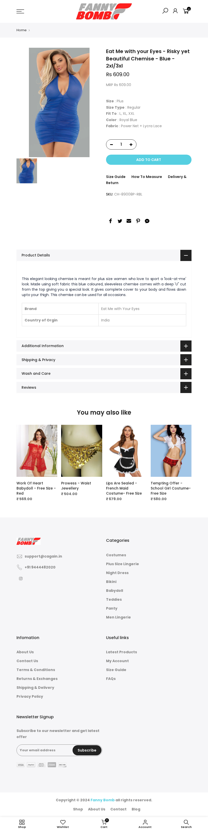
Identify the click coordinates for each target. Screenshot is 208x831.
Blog (136, 809)
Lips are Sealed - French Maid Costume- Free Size (124, 488)
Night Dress (117, 572)
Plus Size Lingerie (122, 563)
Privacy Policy (29, 696)
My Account (117, 660)
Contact (118, 809)
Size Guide (116, 176)
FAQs (111, 678)
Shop (78, 809)
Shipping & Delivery (35, 687)
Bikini (111, 581)
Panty (111, 608)
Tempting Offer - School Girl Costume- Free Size (171, 488)
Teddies (114, 599)
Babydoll (114, 590)
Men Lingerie (118, 617)
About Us (25, 652)
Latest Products (121, 652)
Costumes (116, 555)
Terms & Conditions (35, 669)
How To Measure (146, 176)
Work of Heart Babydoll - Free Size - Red (36, 488)
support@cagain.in (43, 556)
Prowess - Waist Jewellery (76, 486)
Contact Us (27, 660)
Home (21, 30)
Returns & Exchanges (37, 678)
